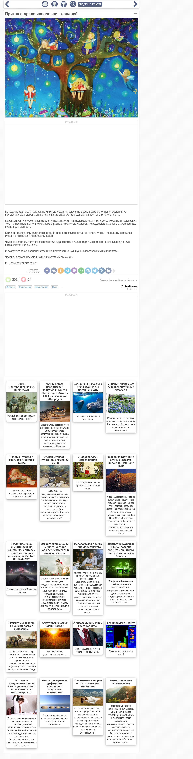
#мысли (104, 280)
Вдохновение (41, 287)
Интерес (10, 287)
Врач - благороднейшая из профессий (22, 387)
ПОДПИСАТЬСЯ (90, 4)
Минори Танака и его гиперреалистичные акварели (120, 387)
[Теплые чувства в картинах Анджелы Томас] (22, 486)
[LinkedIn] (108, 270)
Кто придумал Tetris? (121, 622)
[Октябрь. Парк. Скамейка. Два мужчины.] (7, 6)
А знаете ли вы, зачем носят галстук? (87, 624)
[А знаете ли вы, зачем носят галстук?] (88, 645)
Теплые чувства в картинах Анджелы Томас (21, 459)
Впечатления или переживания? (120, 682)
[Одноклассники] (61, 270)
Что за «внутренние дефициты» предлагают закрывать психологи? (54, 686)
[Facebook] (47, 270)
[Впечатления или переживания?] (121, 702)
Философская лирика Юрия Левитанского (88, 545)
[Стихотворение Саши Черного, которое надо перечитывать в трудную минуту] (55, 574)
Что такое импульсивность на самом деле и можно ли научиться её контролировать (21, 686)
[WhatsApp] (81, 270)
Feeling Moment (129, 286)
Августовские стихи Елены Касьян (55, 624)
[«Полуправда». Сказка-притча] (88, 478)
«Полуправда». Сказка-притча (88, 458)
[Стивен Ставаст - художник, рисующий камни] (55, 487)
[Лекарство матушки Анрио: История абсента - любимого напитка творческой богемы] (121, 577)
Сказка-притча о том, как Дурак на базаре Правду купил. (88, 485)
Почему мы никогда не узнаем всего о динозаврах (22, 625)
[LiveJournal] (101, 270)
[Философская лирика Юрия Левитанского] (88, 568)
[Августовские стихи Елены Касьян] (55, 647)
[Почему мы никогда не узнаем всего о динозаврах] (22, 647)
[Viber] (74, 270)
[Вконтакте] (54, 270)
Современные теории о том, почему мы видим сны (88, 683)
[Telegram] (67, 270)
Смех (54, 287)
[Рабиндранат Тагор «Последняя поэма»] (135, 6)
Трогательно (25, 287)
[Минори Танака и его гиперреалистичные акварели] (121, 414)
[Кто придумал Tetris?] (121, 647)
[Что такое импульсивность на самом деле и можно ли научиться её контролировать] (22, 714)
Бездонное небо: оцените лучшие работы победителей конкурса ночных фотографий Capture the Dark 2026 (21, 552)
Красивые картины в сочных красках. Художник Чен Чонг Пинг (120, 461)
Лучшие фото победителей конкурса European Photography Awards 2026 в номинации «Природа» (55, 392)
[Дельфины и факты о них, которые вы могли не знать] (88, 412)
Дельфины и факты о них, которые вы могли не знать (88, 387)
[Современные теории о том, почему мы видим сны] (88, 704)
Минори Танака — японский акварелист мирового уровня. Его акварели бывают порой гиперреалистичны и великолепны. (120, 424)
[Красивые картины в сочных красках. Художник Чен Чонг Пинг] (121, 493)
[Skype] (88, 270)
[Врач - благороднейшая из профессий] (22, 412)
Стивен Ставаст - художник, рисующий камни (55, 459)
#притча (113, 280)
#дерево (122, 280)
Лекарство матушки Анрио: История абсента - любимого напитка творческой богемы (121, 550)
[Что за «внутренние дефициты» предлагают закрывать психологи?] (55, 711)
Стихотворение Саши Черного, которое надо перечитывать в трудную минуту (55, 548)
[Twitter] (95, 270)
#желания (132, 280)
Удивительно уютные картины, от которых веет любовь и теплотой (21, 493)
